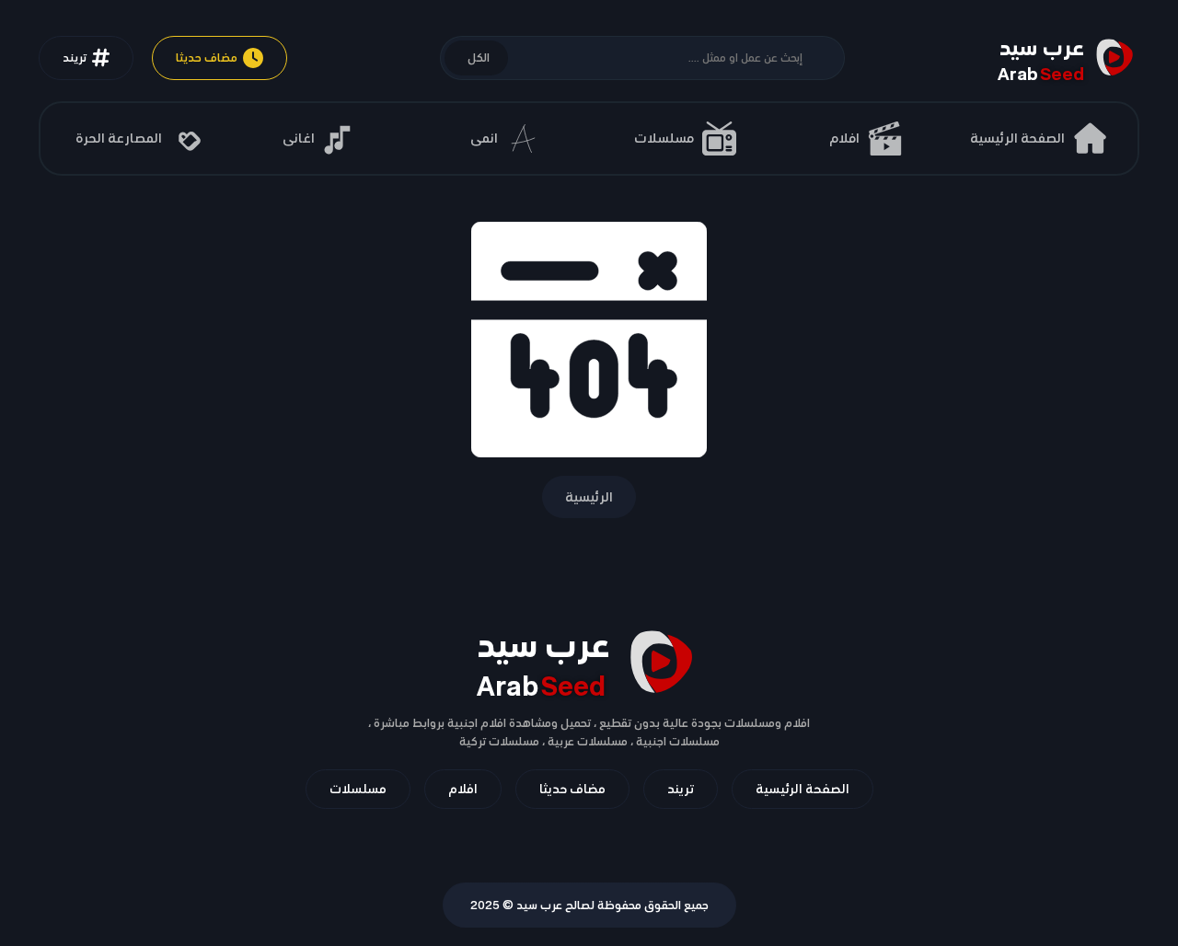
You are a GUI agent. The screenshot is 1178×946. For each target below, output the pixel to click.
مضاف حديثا (206, 57)
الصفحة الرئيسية (802, 788)
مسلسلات (358, 788)
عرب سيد (539, 905)
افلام (463, 788)
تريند (75, 57)
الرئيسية (589, 496)
